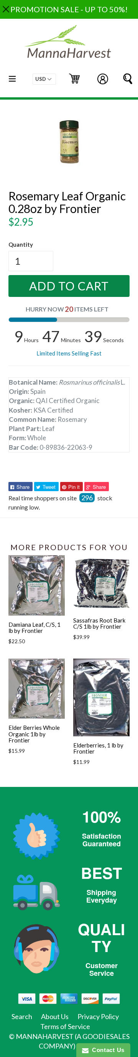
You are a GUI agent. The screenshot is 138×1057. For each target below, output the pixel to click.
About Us (55, 1016)
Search (22, 1016)
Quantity (20, 244)
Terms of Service (65, 1026)
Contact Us (107, 1050)
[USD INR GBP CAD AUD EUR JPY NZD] (44, 79)
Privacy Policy (98, 1016)
